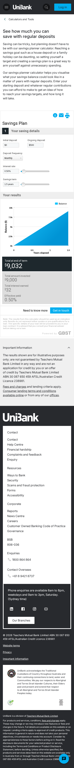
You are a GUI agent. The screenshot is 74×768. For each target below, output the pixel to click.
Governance (15, 531)
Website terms (11, 645)
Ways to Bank (16, 475)
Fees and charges (14, 386)
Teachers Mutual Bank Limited (42, 716)
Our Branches (21, 620)
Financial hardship (19, 449)
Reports (12, 511)
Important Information (15, 658)
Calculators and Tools (21, 19)
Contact (12, 439)
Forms (11, 490)
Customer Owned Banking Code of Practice (36, 526)
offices (54, 395)
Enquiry (12, 459)
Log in (63, 7)
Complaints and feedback (24, 454)
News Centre (15, 516)
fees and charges (50, 720)
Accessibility (15, 495)
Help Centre (15, 444)
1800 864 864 (21, 559)
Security (12, 480)
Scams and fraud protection (25, 485)
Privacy (7, 652)
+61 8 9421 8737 (23, 576)
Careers (12, 521)
